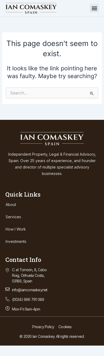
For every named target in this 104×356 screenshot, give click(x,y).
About (11, 204)
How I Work (16, 229)
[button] (94, 8)
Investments (16, 241)
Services (13, 217)
